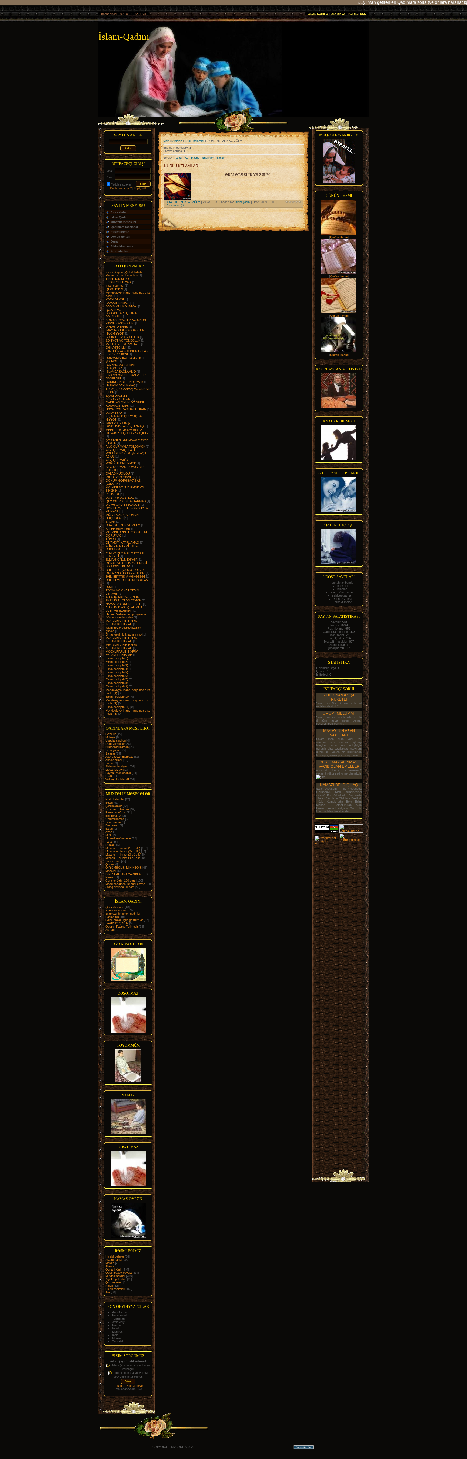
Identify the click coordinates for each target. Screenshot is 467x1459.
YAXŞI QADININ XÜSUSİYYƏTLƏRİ (118, 397)
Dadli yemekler (115, 743)
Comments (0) (175, 205)
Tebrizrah (118, 1318)
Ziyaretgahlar (114, 1259)
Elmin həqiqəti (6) (117, 675)
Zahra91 (117, 1341)
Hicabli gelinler (114, 1256)
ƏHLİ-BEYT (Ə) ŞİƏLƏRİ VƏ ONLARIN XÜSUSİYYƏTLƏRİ (125, 571)
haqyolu (342, 585)
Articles (177, 141)
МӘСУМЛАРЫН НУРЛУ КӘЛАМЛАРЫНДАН (122, 622)
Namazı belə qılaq (339, 785)
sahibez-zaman (342, 595)
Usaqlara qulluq (115, 740)
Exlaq (109, 828)
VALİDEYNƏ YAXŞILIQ (121, 477)
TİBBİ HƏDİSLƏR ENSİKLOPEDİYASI (118, 280)
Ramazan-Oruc (115, 812)
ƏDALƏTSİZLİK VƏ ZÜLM (123, 525)
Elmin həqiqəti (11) (117, 707)
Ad (186, 157)
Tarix (108, 841)
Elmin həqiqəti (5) (117, 672)
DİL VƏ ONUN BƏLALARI (123, 504)
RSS (363, 13)
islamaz (342, 589)
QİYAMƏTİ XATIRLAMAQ (122, 542)
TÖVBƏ (111, 539)
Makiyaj (110, 737)
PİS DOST (112, 494)
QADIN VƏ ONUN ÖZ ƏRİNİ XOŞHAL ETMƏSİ (125, 404)
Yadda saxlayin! (121, 184)
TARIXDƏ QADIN (116, 923)
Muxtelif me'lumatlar (118, 838)
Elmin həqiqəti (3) (117, 665)
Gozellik (110, 734)
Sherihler (208, 157)
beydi (115, 1328)
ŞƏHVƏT (112, 361)
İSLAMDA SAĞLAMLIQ (121, 371)
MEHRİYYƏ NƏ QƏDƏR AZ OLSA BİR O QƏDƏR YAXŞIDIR (127, 431)
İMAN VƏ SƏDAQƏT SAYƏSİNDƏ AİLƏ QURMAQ (125, 424)
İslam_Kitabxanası (342, 592)
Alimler (109, 1266)
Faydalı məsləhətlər (118, 773)
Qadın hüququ (114, 907)
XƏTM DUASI (115, 299)
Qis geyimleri (113, 1282)
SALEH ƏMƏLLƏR (118, 528)
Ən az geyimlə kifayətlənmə (124, 634)
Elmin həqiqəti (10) (118, 696)
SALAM (110, 521)
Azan (108, 831)
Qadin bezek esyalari (119, 1272)
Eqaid (109, 802)
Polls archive (134, 1385)
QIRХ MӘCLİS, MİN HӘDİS (123, 867)
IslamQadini (242, 202)
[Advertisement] (339, 926)
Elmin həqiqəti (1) (117, 658)
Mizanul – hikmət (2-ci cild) (122, 851)
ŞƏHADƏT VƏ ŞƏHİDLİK (122, 337)
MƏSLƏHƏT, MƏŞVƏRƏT (123, 344)
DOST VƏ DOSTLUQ (120, 497)
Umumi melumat (339, 713)
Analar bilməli (113, 760)
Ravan (116, 1325)
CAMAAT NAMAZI (117, 303)
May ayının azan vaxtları (339, 733)
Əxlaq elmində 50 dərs (120, 887)
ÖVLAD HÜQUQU (118, 473)
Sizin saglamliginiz (117, 766)
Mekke (109, 1263)
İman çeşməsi (115, 285)
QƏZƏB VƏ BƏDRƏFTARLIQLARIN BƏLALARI (121, 313)
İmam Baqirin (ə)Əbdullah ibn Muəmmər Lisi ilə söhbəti (124, 273)
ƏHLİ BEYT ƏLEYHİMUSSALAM (127, 580)
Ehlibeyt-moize (342, 602)
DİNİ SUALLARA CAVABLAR (124, 874)
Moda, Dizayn (114, 769)
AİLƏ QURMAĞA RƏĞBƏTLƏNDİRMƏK (121, 461)
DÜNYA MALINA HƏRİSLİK (123, 357)
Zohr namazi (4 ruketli (338, 697)
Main (166, 141)
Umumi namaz (114, 819)
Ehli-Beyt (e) (113, 815)
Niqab (109, 1285)
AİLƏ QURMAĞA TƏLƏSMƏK (125, 446)
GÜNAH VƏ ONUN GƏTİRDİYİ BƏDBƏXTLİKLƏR (126, 564)
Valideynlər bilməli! (117, 779)
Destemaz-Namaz (117, 809)
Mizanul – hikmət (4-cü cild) (123, 857)
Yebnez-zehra (342, 598)
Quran (109, 864)
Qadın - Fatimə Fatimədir (121, 926)
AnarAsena (119, 1312)
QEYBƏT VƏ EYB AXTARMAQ (126, 501)
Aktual (109, 929)
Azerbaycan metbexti (119, 756)
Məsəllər (110, 870)
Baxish (220, 157)
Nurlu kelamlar (114, 799)
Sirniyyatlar (112, 750)
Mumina (117, 1338)
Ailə (107, 1292)
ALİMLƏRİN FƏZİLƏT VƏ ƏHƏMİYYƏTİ (122, 547)
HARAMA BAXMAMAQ (120, 385)
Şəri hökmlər (113, 806)
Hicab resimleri (115, 1289)
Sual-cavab (112, 861)
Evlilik (109, 776)
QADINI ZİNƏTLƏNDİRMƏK (124, 381)
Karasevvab (120, 1315)
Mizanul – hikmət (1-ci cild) (122, 848)
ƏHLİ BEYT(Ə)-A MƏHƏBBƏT (125, 576)
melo (115, 1334)
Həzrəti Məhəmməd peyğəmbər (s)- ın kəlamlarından (126, 616)
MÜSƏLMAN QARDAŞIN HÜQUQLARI (122, 516)
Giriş (353, 13)
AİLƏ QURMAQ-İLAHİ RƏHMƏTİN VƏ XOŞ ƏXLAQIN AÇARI (126, 453)
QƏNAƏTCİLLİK (116, 347)
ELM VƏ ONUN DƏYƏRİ (122, 559)
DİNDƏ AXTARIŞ (117, 326)
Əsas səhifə (318, 13)
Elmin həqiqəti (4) (117, 668)
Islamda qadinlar (116, 910)
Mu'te (108, 835)
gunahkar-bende (342, 582)
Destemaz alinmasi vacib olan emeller (339, 764)
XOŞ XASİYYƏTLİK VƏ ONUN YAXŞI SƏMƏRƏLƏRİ (126, 321)
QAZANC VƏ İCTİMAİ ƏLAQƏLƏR (120, 366)
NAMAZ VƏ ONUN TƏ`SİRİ (124, 604)
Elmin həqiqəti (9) (117, 686)
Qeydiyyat (339, 13)
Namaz (110, 877)
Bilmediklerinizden (117, 747)
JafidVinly (118, 1322)
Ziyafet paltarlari (115, 1279)
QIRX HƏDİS (114, 289)
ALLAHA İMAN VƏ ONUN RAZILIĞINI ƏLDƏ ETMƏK (123, 598)
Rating (195, 157)
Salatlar (110, 753)
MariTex (117, 1331)
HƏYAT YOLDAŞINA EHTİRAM (126, 409)
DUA (109, 586)
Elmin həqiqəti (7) (117, 679)
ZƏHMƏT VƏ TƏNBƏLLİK (123, 340)
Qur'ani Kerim (114, 1269)
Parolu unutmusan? (121, 188)
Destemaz (112, 825)
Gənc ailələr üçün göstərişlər (124, 920)
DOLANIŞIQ (114, 412)
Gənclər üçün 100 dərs (120, 880)
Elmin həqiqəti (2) (117, 661)
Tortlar (109, 763)
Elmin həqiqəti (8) (117, 682)
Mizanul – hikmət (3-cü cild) (123, 854)
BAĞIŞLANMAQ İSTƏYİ (121, 306)
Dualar (109, 844)
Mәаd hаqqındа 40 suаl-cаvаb (125, 883)
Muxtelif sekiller (115, 1276)
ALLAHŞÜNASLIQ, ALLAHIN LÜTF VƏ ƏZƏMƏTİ (124, 609)
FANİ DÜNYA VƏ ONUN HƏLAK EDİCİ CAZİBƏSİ (127, 352)
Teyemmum (113, 822)
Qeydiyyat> (140, 188)
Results (119, 1385)
